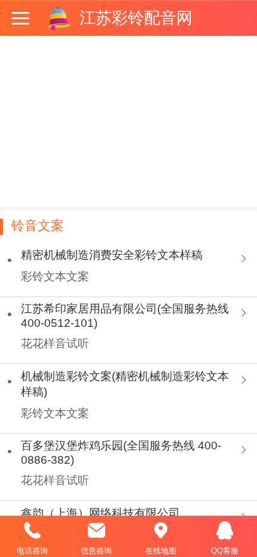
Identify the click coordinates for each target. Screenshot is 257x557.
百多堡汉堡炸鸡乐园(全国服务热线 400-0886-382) (121, 452)
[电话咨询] (32, 531)
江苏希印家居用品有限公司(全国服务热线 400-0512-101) (125, 315)
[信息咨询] (97, 531)
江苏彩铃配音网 (135, 18)
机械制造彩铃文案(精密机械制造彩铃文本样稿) (125, 384)
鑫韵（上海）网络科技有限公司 (100, 513)
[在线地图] (160, 531)
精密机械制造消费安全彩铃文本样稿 (112, 255)
